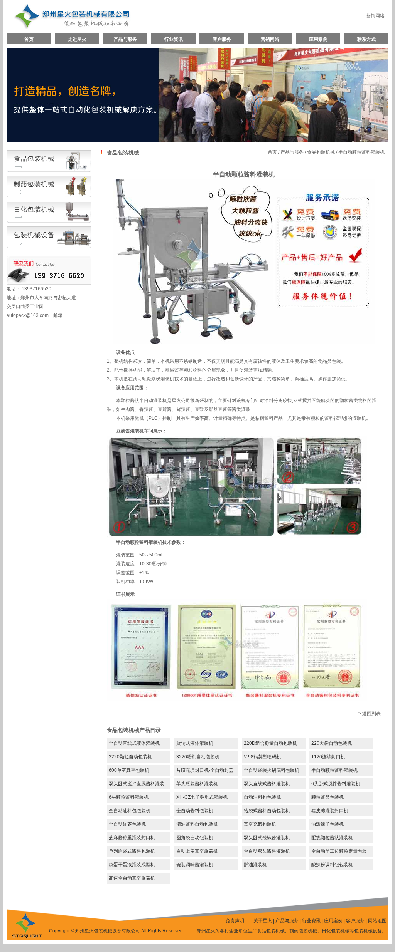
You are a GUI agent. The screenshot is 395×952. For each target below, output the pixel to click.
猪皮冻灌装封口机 (329, 810)
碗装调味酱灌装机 (194, 864)
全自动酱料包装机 (194, 810)
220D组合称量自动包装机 (270, 743)
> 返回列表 (369, 713)
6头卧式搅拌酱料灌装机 (335, 783)
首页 (29, 39)
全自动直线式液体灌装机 (134, 743)
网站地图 (377, 921)
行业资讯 (173, 39)
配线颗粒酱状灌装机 (332, 837)
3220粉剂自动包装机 (197, 756)
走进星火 (77, 39)
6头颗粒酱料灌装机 (129, 797)
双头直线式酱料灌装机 (267, 783)
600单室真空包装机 (129, 770)
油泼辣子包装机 (327, 824)
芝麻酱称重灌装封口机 (132, 837)
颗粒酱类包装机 (327, 797)
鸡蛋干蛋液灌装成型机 (132, 864)
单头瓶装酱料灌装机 (197, 783)
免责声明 (235, 921)
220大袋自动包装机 (331, 743)
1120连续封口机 (328, 756)
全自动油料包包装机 (129, 810)
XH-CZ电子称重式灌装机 (202, 797)
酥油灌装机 (255, 864)
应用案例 (318, 39)
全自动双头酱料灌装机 (267, 851)
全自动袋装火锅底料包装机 (271, 770)
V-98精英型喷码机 (262, 756)
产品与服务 (125, 39)
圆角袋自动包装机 (194, 837)
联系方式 (366, 39)
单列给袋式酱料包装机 (132, 851)
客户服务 (222, 39)
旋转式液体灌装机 (194, 743)
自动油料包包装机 (262, 797)
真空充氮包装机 (260, 824)
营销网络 (375, 15)
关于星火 (262, 921)
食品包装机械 (321, 152)
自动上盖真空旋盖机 (197, 851)
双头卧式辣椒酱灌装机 (267, 837)
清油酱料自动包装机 (197, 824)
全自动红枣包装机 (127, 824)
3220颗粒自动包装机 (130, 756)
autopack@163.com (28, 315)
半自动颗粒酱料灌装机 (334, 770)
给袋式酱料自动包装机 (267, 810)
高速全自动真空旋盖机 (132, 878)
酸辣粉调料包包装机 (332, 864)
